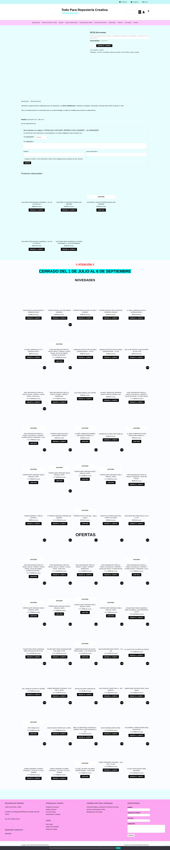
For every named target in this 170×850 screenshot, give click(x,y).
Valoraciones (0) (36, 101)
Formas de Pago (51, 812)
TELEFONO (130, 818)
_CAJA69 (99, 52)
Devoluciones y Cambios (53, 814)
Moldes (61, 22)
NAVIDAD (135, 22)
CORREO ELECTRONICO (134, 812)
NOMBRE (130, 807)
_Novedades (105, 52)
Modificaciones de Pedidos (94, 812)
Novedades (112, 22)
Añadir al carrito (104, 45)
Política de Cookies (51, 829)
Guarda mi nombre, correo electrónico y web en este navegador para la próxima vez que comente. (54, 159)
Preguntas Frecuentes (52, 807)
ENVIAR (131, 835)
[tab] (25, 101)
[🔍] (139, 12)
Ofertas (120, 22)
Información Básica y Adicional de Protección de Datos (103, 807)
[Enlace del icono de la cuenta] (143, 12)
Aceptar (118, 847)
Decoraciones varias (85, 22)
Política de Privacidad (52, 826)
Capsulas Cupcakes (115, 52)
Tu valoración (29, 141)
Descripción (25, 101)
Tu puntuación (29, 137)
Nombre (26, 151)
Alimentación (36, 22)
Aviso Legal (49, 824)
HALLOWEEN (128, 22)
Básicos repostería (71, 22)
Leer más (101, 210)
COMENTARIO (131, 823)
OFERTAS (86, 534)
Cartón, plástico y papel (49, 22)
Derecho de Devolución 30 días (96, 809)
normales (136, 52)
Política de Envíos (51, 809)
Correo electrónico (92, 151)
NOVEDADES (85, 280)
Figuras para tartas (100, 22)
